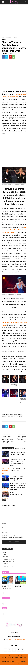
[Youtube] (22, 650)
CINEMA (18, 598)
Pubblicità (16, 657)
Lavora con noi (23, 657)
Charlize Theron (17, 414)
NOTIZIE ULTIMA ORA (8, 559)
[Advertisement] (14, 21)
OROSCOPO (5, 556)
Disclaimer (10, 657)
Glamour (13, 416)
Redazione (5, 53)
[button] (2, 2)
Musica (3, 418)
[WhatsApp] (13, 57)
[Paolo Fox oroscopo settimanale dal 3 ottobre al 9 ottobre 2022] (7, 580)
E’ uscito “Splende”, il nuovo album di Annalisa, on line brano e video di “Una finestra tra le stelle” (7, 440)
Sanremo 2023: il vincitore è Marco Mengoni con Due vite (18, 454)
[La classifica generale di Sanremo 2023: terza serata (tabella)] (5, 478)
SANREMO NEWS (10, 418)
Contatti (8, 655)
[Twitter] (6, 57)
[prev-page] (3, 500)
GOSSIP (4, 554)
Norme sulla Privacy (14, 663)
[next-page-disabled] (5, 604)
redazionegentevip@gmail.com (17, 639)
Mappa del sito (21, 655)
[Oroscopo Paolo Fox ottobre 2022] (21, 580)
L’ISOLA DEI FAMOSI (7, 566)
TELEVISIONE (8, 37)
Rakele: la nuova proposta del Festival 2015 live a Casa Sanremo (21, 439)
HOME (4, 552)
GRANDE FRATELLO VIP (8, 561)
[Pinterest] (10, 57)
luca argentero (20, 416)
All (13, 598)
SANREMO (15, 37)
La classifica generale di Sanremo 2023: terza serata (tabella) (17, 478)
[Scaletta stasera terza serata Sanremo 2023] (5, 494)
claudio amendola (6, 416)
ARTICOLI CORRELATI (7, 448)
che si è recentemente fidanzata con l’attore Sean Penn (14, 229)
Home (3, 37)
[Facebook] (3, 57)
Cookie (24, 661)
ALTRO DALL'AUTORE (20, 448)
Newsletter (4, 657)
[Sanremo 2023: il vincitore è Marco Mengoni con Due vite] (5, 454)
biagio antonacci (9, 414)
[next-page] (5, 500)
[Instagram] (9, 650)
